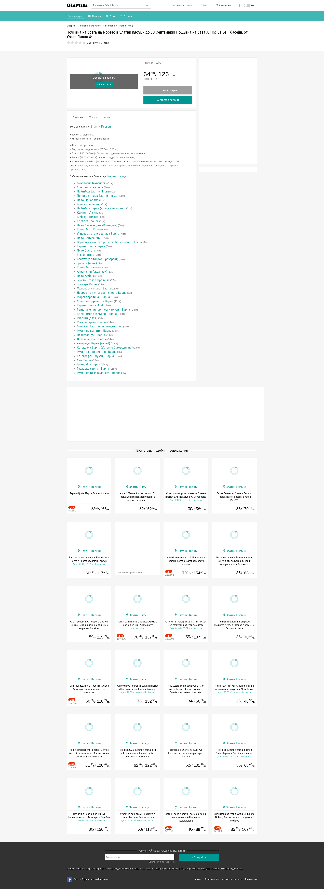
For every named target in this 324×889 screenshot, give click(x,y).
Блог (205, 5)
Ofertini (77, 5)
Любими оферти (184, 5)
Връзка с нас (225, 5)
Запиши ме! (187, 46)
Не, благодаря (191, 53)
